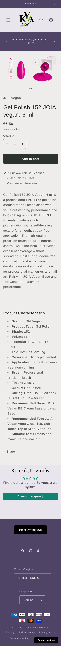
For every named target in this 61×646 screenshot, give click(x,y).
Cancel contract (46, 640)
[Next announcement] (54, 4)
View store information (23, 183)
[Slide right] (38, 88)
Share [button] (11, 451)
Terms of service (19, 638)
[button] (8, 20)
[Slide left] (22, 88)
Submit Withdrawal (30, 529)
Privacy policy (47, 632)
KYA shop (28, 627)
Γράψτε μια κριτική (30, 496)
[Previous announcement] (6, 4)
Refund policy (27, 632)
